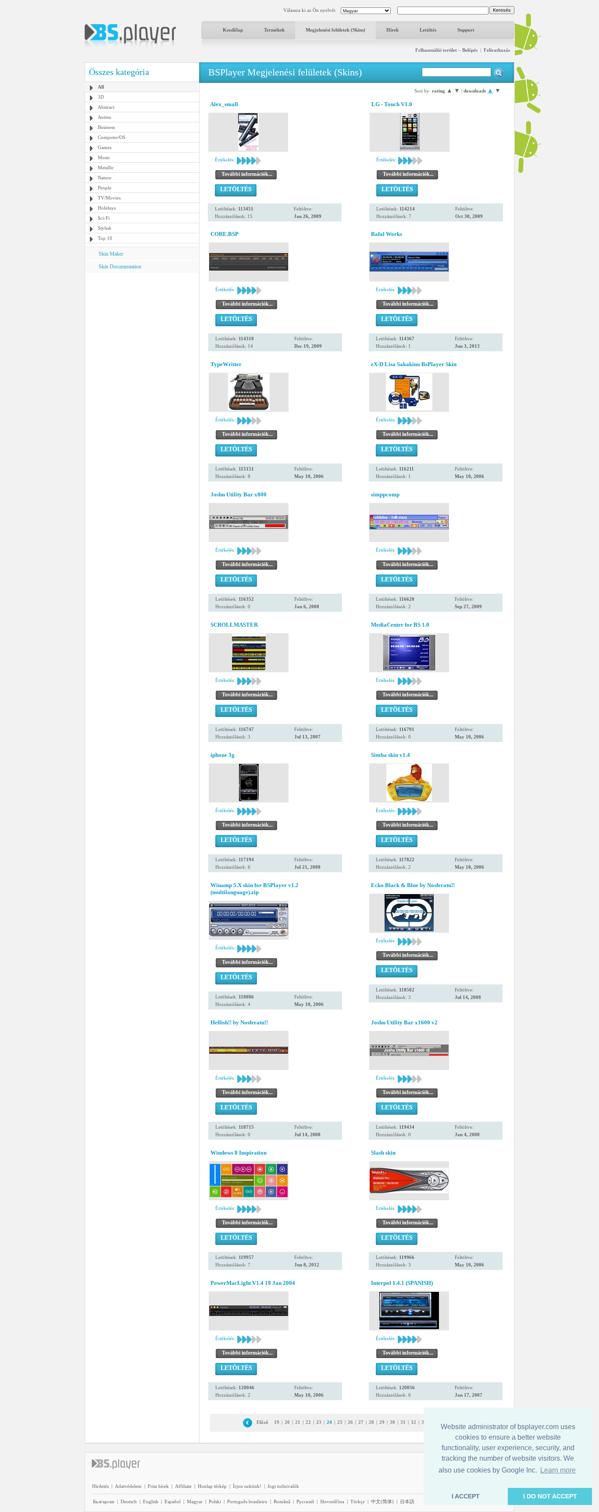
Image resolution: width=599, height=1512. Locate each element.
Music (104, 157)
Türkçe (357, 1501)
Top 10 (105, 238)
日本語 (407, 1501)
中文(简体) (382, 1501)
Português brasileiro (247, 1501)
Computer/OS (111, 137)
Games (104, 147)
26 (350, 1422)
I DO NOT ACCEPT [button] (550, 1496)
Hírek (392, 29)
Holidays (107, 207)
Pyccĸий (305, 1501)
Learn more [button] (558, 1470)
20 (287, 1422)
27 (361, 1422)
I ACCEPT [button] (466, 1496)
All (101, 86)
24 (329, 1422)
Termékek (274, 29)
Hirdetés (100, 1486)
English (150, 1501)
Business (106, 127)
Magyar (195, 1501)
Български (103, 1501)
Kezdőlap (233, 29)
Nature (104, 177)
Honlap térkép (212, 1486)
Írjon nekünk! (247, 1486)
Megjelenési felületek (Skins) (335, 29)
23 (318, 1422)
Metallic (106, 167)
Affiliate (183, 1486)
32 (413, 1422)
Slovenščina (332, 1501)
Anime (104, 117)
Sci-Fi (104, 218)
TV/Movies (109, 197)
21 (297, 1422)
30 (392, 1422)
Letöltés (428, 29)
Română (282, 1501)
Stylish (104, 228)
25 (339, 1422)
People (104, 187)
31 (403, 1422)
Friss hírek (158, 1486)
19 (276, 1422)
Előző (262, 1422)
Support (465, 29)
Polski (215, 1501)
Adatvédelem (128, 1486)
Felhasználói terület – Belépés (446, 50)
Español (172, 1501)
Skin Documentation (120, 267)
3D (101, 97)
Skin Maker (111, 254)
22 (308, 1422)
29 (382, 1422)
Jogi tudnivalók (283, 1486)
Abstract (106, 107)
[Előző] (247, 1422)
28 (371, 1422)
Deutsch (129, 1501)
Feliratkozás (497, 50)
